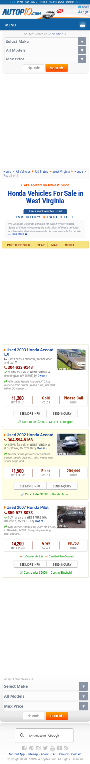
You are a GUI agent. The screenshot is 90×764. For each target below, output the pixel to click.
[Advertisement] (45, 121)
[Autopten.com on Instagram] (38, 748)
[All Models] (45, 50)
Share (85, 7)
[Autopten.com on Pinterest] (31, 748)
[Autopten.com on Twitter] (45, 748)
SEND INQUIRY (62, 413)
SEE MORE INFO (30, 413)
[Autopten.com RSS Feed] (66, 748)
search (56, 68)
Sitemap (33, 754)
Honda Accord (61, 494)
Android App (16, 754)
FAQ (54, 754)
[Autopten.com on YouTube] (52, 748)
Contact (76, 754)
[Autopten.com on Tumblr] (59, 748)
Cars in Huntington (61, 422)
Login (84, 12)
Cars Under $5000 (35, 572)
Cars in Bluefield (61, 572)
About (45, 754)
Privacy (63, 754)
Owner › (42, 376)
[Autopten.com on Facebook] (24, 748)
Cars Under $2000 (33, 422)
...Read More (16, 233)
